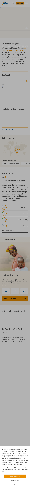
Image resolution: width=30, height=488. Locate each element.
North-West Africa (14, 163)
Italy (4, 163)
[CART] (13, 3)
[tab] (15, 239)
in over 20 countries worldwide (14, 49)
